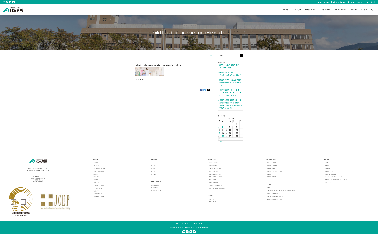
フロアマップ (212, 201)
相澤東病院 (328, 168)
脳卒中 (153, 165)
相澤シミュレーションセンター (275, 171)
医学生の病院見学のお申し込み (275, 196)
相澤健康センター (329, 171)
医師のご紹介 (154, 187)
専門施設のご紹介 (156, 190)
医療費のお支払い (214, 182)
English (359, 2)
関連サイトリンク (197, 223)
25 (223, 136)
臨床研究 (96, 179)
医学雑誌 (269, 174)
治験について (97, 182)
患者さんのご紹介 (271, 162)
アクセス (352, 2)
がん (152, 162)
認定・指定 (96, 176)
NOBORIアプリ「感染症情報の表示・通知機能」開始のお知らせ (230, 82)
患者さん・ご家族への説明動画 (217, 188)
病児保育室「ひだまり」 (100, 196)
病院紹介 (96, 162)
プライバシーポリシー (182, 223)
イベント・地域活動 (99, 185)
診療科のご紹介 (155, 185)
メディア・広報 (98, 188)
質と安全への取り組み (99, 168)
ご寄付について (98, 193)
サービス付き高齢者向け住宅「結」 (334, 176)
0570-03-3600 (324, 2)
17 (219, 133)
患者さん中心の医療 (99, 171)
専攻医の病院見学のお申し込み (275, 199)
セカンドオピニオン (214, 171)
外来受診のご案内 (214, 162)
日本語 (373, 2)
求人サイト (270, 187)
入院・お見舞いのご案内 (215, 176)
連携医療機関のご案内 (215, 174)
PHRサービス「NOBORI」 (215, 185)
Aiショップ (328, 182)
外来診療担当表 (213, 165)
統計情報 (96, 174)
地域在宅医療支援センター (332, 174)
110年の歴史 (97, 165)
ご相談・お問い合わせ (339, 2)
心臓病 (153, 168)
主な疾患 (153, 174)
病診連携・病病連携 (272, 165)
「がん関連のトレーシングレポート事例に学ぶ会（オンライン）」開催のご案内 (230, 92)
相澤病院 (327, 165)
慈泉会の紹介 (328, 162)
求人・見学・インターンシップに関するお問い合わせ (281, 190)
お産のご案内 (212, 179)
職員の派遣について (99, 191)
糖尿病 (153, 171)
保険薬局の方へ (271, 168)
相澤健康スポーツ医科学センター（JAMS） (336, 179)
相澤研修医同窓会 (271, 176)
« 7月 (220, 142)
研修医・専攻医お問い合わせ (274, 193)
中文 (366, 2)
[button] (372, 9)
